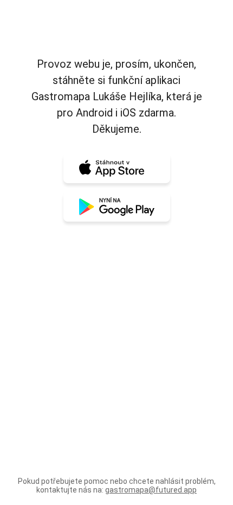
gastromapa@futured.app (151, 489)
